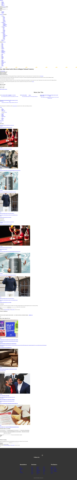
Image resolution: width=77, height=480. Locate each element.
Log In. (6, 112)
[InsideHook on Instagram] (42, 455)
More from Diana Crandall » (3, 89)
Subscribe (4, 6)
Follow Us (1, 6)
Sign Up (1, 308)
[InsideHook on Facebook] (40, 455)
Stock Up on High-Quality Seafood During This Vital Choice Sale (9, 403)
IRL (20, 470)
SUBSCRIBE (2, 120)
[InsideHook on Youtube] (44, 455)
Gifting (4, 39)
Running (4, 25)
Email (0, 442)
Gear (3, 19)
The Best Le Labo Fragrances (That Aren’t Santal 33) (6, 127)
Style (3, 16)
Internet (4, 30)
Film (3, 28)
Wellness (3, 2)
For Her (3, 63)
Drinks (4, 17)
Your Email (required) (10, 430)
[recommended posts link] (9, 337)
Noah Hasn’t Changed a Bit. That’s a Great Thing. (5, 217)
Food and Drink (5, 35)
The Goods (3, 32)
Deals (2, 4)
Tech (3, 37)
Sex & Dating (3, 52)
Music (4, 27)
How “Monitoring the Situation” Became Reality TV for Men (9, 96)
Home (4, 34)
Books (4, 29)
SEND (1, 435)
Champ (21, 471)
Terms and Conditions (7, 309)
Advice (37, 473)
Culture (2, 3)
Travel (4, 18)
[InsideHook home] (38, 452)
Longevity (3, 50)
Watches (4, 20)
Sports (2, 58)
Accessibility (55, 469)
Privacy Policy (13, 309)
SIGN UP (1, 443)
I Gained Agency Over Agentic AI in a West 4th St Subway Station (9, 339)
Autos (2, 47)
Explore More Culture (3, 370)
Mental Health (5, 24)
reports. (33, 81)
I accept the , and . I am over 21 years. (10, 309)
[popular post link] (7, 125)
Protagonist (21, 472)
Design (4, 31)
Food (0, 425)
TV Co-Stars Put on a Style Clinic (4, 395)
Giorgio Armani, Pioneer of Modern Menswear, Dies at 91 (10, 102)
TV (43, 472)
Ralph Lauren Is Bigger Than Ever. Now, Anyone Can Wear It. (7, 213)
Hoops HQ (3, 5)
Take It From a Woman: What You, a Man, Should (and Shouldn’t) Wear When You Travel (10, 170)
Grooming (4, 21)
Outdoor (4, 36)
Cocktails (1, 147)
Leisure (2, 1)
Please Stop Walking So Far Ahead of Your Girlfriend (7, 399)
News (0, 215)
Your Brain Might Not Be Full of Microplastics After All (29, 96)
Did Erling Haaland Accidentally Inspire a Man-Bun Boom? (8, 343)
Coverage (21, 469)
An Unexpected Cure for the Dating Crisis (5, 347)
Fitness (4, 23)
